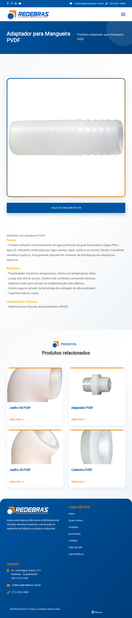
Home (72, 513)
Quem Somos (76, 520)
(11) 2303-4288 (117, 3)
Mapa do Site (75, 547)
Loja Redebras (76, 554)
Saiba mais (15, 419)
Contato (73, 540)
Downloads (75, 533)
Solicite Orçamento (65, 207)
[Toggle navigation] (123, 15)
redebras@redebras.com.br (89, 3)
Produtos (83, 34)
